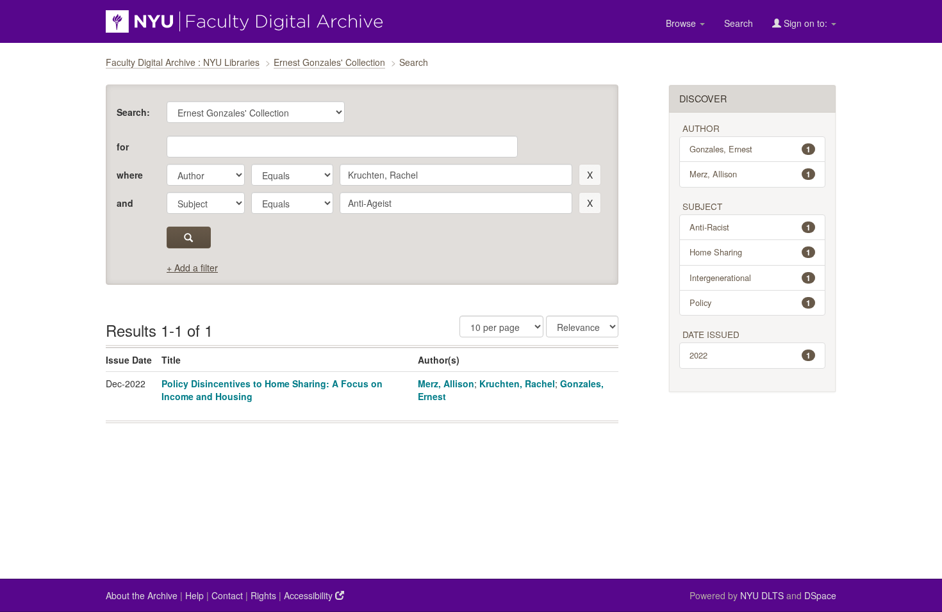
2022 (750, 355)
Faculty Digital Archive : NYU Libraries (183, 62)
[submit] (189, 237)
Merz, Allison (446, 383)
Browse (682, 23)
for (123, 146)
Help (194, 595)
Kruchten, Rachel (517, 383)
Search (738, 23)
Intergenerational (750, 277)
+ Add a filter (192, 267)
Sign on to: (805, 23)
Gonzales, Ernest (750, 149)
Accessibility (309, 595)
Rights (263, 595)
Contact (227, 595)
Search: (133, 112)
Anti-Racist (750, 227)
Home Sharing (750, 252)
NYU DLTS (762, 595)
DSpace (820, 595)
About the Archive (142, 595)
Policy (750, 302)
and (125, 203)
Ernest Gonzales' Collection (329, 62)
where (130, 174)
